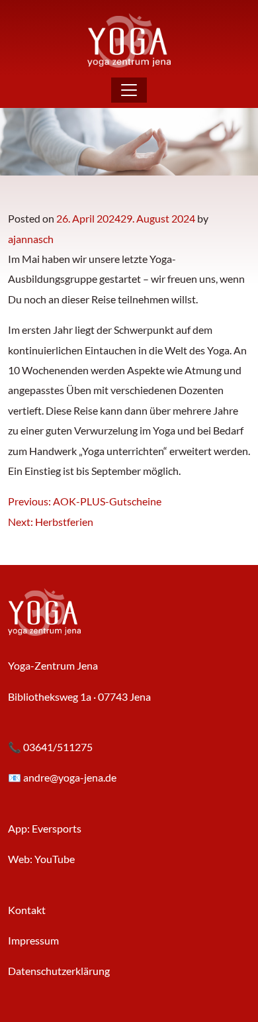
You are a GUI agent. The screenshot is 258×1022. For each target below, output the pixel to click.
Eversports (56, 828)
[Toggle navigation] (129, 90)
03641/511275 (58, 747)
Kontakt (27, 909)
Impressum (33, 940)
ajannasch (31, 238)
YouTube (54, 858)
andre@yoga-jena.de (69, 777)
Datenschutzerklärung (59, 970)
